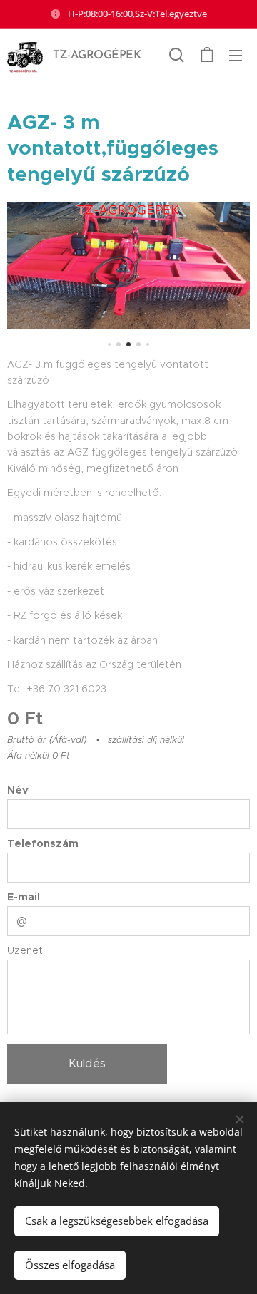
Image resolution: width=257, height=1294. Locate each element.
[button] (177, 55)
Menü (235, 55)
